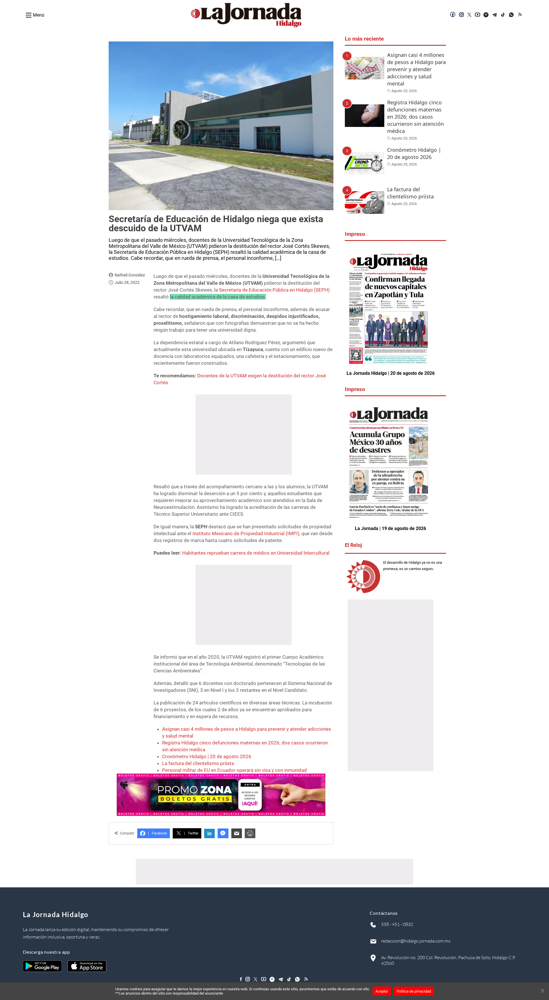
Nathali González (130, 275)
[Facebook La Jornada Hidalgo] (453, 15)
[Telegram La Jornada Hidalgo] (495, 15)
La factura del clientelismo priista (198, 763)
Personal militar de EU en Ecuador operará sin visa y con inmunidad (234, 770)
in (209, 833)
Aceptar (381, 991)
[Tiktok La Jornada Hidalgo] (503, 15)
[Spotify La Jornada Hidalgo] (486, 15)
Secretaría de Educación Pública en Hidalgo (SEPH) (274, 290)
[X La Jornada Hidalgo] (469, 15)
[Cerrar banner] (542, 991)
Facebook (157, 833)
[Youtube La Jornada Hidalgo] (477, 15)
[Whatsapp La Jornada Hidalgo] (512, 15)
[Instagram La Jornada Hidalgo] (461, 15)
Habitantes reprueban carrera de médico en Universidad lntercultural (255, 553)
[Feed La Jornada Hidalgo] (520, 15)
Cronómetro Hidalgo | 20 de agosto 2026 (206, 756)
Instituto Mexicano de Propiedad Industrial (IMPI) (245, 533)
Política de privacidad (414, 991)
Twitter (191, 833)
